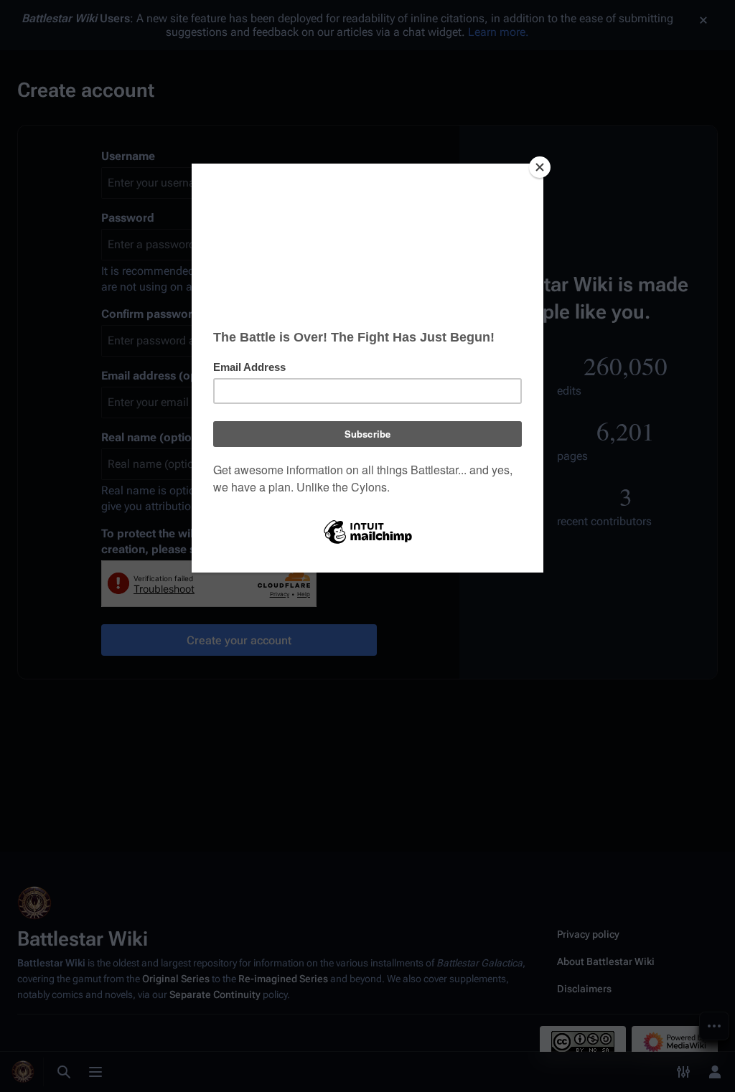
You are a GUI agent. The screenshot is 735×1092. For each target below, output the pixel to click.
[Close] (540, 167)
